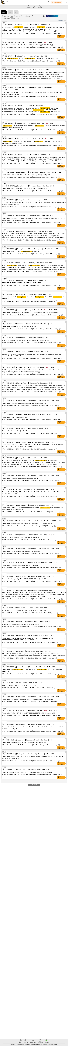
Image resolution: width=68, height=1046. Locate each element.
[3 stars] (18, 16)
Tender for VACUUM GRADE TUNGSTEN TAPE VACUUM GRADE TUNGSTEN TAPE (27, 772)
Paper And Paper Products (21, 280)
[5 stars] (21, 16)
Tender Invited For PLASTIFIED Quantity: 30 (20, 251)
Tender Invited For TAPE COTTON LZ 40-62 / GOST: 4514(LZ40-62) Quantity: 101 (26, 174)
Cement (19, 414)
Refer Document (11, 33)
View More (34, 785)
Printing (19, 621)
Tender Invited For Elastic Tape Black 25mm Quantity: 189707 (20, 478)
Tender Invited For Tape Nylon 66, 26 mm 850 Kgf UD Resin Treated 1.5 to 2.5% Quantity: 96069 (30, 312)
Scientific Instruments (21, 769)
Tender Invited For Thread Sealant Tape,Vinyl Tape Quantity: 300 (20, 565)
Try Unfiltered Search (52, 16)
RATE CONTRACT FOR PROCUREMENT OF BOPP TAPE (20, 685)
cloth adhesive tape (36, 16)
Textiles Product (21, 400)
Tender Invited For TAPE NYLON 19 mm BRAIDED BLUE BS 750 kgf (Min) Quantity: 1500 (28, 713)
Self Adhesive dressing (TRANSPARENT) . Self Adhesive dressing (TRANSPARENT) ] (27, 45)
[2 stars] (16, 16)
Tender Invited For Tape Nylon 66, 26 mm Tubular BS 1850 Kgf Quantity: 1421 (24, 742)
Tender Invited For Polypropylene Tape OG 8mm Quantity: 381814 (21, 551)
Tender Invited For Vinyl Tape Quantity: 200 (14, 417)
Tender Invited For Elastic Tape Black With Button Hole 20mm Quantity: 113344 (25, 403)
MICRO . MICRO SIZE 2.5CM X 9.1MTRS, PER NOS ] (30, 58)
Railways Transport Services (21, 24)
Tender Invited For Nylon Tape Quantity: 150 (15, 431)
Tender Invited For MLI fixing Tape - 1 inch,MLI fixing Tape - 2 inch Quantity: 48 (24, 188)
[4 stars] (19, 16)
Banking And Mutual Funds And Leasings (21, 635)
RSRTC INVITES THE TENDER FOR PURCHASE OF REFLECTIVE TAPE (24, 610)
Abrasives (20, 310)
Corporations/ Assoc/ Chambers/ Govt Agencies (21, 337)
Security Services (21, 87)
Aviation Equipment (21, 576)
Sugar (19, 489)
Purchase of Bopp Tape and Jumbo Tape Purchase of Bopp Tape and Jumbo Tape (25, 340)
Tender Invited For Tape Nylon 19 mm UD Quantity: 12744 (19, 326)
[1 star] (14, 16)
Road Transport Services (21, 428)
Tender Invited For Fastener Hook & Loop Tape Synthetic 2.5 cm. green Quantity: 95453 (27, 699)
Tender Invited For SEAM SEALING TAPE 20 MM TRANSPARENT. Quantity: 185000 (27, 523)
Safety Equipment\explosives (21, 172)
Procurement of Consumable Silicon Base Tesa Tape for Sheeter (20, 624)
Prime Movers (21, 215)
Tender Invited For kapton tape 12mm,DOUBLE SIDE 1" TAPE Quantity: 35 (24, 579)
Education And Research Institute (21, 186)
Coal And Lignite (21, 442)
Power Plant (20, 651)
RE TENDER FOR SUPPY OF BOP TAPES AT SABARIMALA (20, 537)
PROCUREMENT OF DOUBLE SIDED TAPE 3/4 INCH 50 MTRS (21, 283)
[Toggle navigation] (66, 2)
